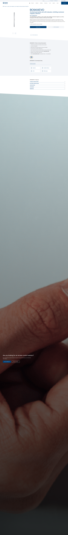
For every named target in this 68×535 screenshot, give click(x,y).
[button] (15, 33)
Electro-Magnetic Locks (13, 6)
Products (5, 6)
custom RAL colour (46, 51)
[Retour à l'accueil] (5, 3)
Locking (8, 6)
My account (52, 0)
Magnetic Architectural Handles (21, 6)
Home (3, 6)
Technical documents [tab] (32, 63)
